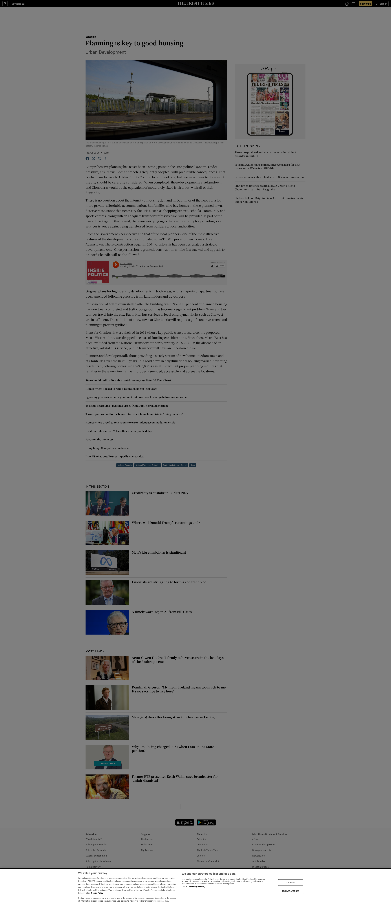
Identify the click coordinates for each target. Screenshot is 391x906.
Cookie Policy (97, 893)
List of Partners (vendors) (193, 887)
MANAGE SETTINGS (290, 891)
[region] (195, 887)
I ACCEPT (291, 882)
